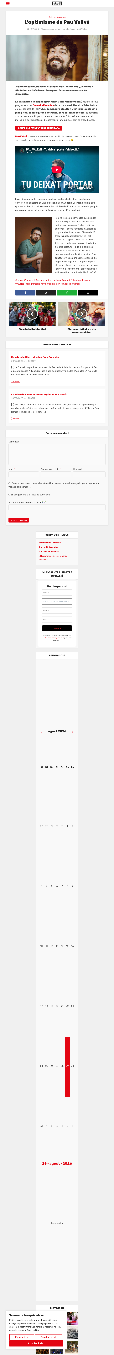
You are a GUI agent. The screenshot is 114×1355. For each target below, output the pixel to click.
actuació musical (26, 280)
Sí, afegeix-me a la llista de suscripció (30, 494)
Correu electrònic (51, 469)
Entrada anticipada (80, 280)
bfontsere (70, 29)
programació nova (36, 284)
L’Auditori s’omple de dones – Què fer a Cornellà (38, 394)
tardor (77, 284)
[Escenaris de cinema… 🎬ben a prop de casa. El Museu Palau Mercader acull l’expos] (71, 1332)
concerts (42, 280)
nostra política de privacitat (53, 638)
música (20, 284)
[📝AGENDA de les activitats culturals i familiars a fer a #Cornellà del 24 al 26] (71, 1318)
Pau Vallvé (21, 136)
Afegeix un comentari (50, 29)
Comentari (13, 441)
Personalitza (21, 1337)
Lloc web (77, 469)
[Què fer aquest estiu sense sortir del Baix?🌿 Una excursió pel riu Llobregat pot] (71, 1347)
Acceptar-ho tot (36, 1343)
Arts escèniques (57, 17)
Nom (11, 469)
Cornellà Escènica (43, 105)
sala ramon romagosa (60, 284)
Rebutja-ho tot (48, 1337)
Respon (16, 381)
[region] (36, 1330)
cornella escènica (58, 280)
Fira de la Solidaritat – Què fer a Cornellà (35, 357)
